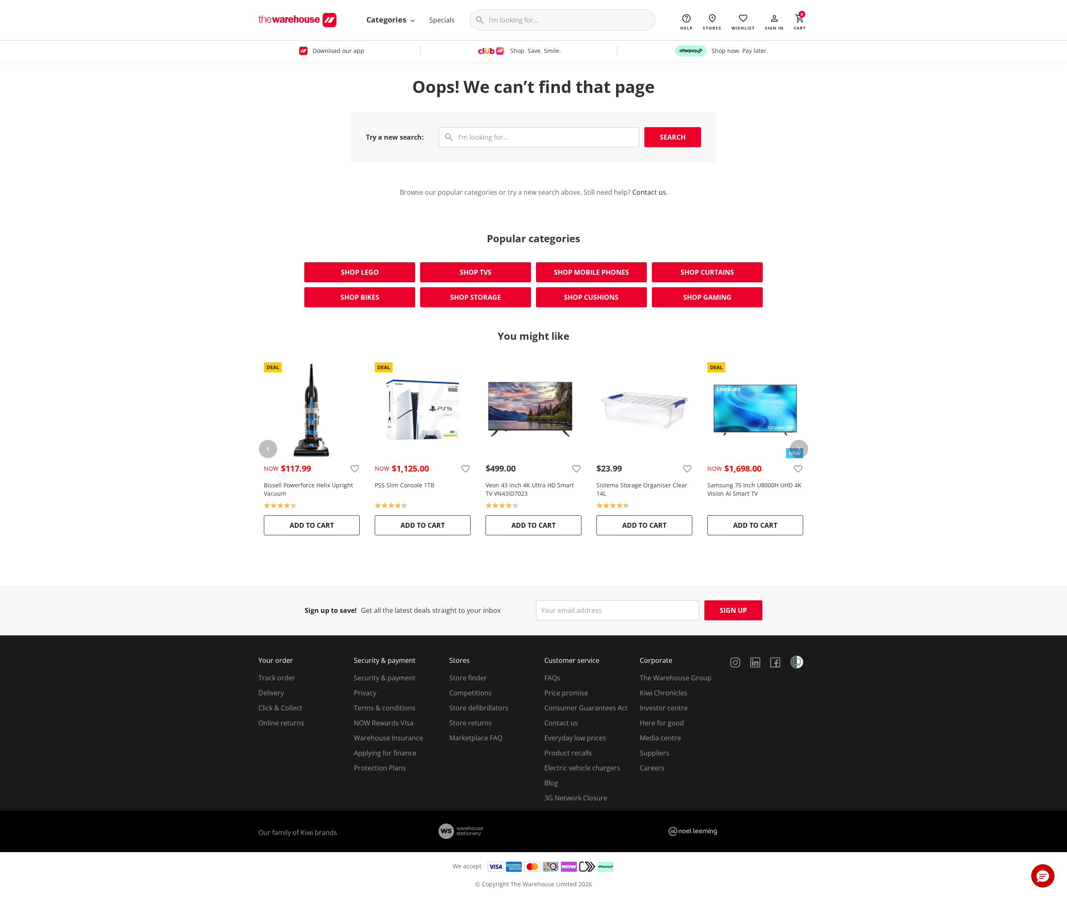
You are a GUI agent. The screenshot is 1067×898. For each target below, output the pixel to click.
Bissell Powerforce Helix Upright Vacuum (308, 489)
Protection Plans (380, 768)
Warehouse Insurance (388, 737)
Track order (276, 677)
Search (673, 137)
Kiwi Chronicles (663, 692)
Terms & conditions (385, 707)
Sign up (733, 610)
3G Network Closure (575, 798)
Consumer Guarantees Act (586, 707)
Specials (442, 20)
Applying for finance (385, 753)
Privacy (365, 692)
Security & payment (385, 677)
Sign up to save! (331, 610)
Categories (387, 20)
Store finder (468, 677)
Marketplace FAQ (475, 737)
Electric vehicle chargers (582, 768)
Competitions (470, 692)
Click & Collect (280, 707)
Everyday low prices (575, 737)
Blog (551, 783)
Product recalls (568, 753)
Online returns (281, 722)
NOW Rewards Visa (383, 722)
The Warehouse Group (675, 677)
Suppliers (654, 753)
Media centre (660, 737)
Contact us (649, 192)
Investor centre (664, 707)
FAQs (552, 677)
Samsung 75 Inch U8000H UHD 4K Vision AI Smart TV (754, 489)
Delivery (271, 692)
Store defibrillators (478, 707)
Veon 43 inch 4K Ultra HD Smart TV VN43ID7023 (530, 489)
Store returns (470, 722)
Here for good (662, 722)
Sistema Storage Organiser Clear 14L (641, 489)
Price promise (566, 692)
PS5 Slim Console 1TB (404, 485)
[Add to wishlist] (355, 468)
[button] (774, 21)
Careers (652, 768)
